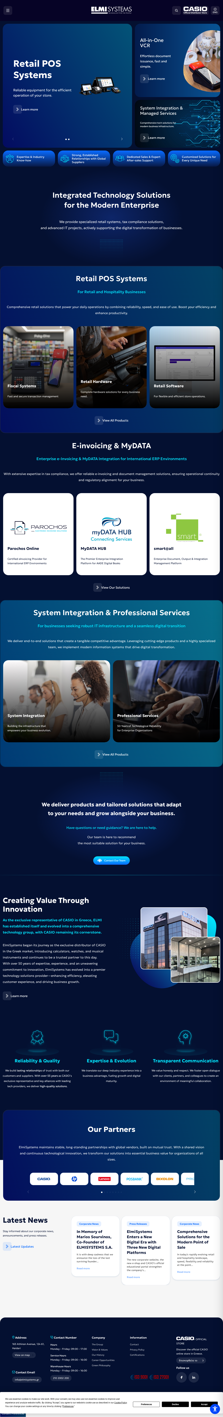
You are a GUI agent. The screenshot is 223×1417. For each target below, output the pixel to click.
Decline (175, 1404)
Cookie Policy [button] (120, 1402)
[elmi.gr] (195, 10)
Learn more (29, 113)
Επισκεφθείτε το (188, 1360)
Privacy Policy (137, 1349)
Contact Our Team (114, 860)
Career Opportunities (103, 1360)
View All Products (115, 420)
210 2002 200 (61, 1378)
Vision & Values (100, 1349)
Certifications (137, 1354)
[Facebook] (181, 1377)
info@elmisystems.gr (27, 1379)
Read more (83, 1268)
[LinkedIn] (194, 1377)
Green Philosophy (101, 1365)
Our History (98, 1354)
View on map (22, 1355)
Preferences (146, 1404)
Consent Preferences (13, 1413)
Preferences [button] (68, 1406)
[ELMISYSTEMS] (111, 12)
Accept (204, 1404)
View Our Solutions (115, 587)
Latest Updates (22, 1246)
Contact (134, 1344)
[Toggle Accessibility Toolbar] (215, 1409)
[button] (215, 10)
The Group (97, 1344)
